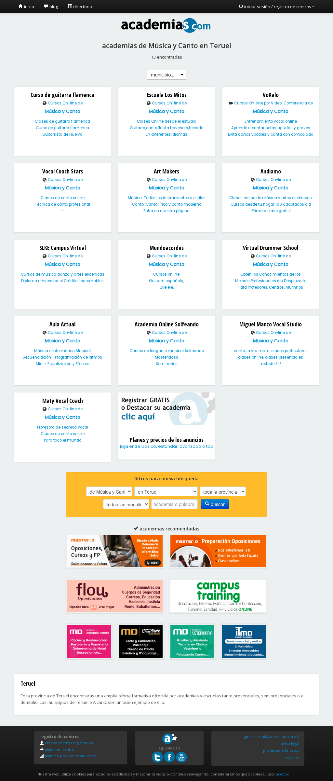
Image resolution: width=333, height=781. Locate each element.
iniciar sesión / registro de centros (277, 6)
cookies (292, 757)
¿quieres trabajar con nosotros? (271, 736)
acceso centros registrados (68, 742)
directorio (82, 6)
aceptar (282, 774)
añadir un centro (59, 749)
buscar (217, 504)
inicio (28, 6)
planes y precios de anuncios (70, 755)
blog (53, 6)
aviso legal (290, 743)
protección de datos (281, 750)
